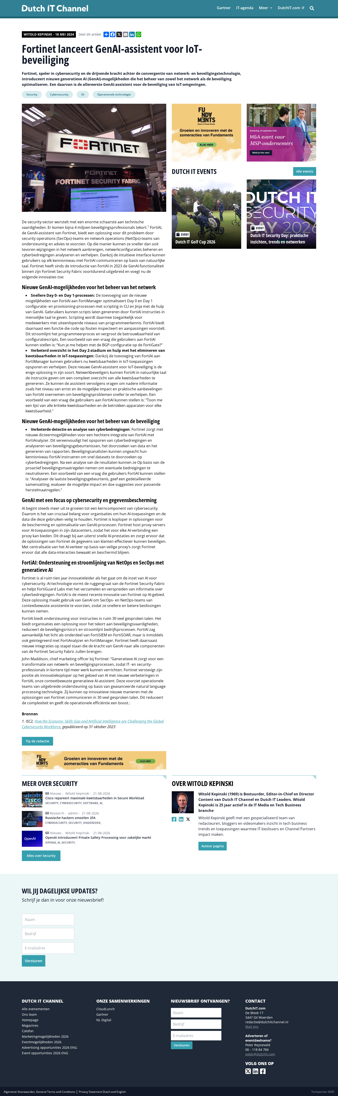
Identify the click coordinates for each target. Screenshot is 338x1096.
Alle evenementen (36, 1009)
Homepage (30, 1020)
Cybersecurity (59, 94)
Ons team (29, 1014)
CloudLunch (105, 1009)
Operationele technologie (114, 94)
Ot (82, 94)
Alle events (304, 171)
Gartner (102, 1014)
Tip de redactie (37, 741)
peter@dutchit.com (260, 1054)
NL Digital (103, 1020)
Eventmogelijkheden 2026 (41, 1042)
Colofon (28, 1031)
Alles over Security (41, 855)
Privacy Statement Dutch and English (102, 1092)
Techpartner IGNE (322, 1092)
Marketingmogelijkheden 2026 (45, 1036)
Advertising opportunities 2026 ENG (49, 1047)
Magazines (30, 1025)
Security (31, 94)
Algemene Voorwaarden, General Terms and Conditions (40, 1092)
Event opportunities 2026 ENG (45, 1053)
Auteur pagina (212, 846)
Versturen (33, 960)
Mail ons (251, 1026)
